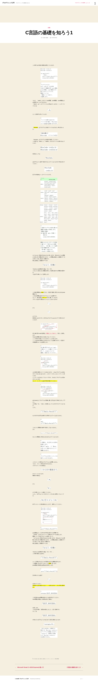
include (35, 658)
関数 (58, 658)
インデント (48, 658)
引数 (56, 658)
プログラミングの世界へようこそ (82, 2)
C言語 (49, 27)
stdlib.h (44, 658)
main (38, 658)
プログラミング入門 (8, 2)
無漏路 (46, 37)
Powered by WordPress (35, 678)
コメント (52, 658)
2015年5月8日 (54, 37)
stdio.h (41, 658)
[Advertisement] (49, 14)
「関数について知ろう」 (51, 333)
